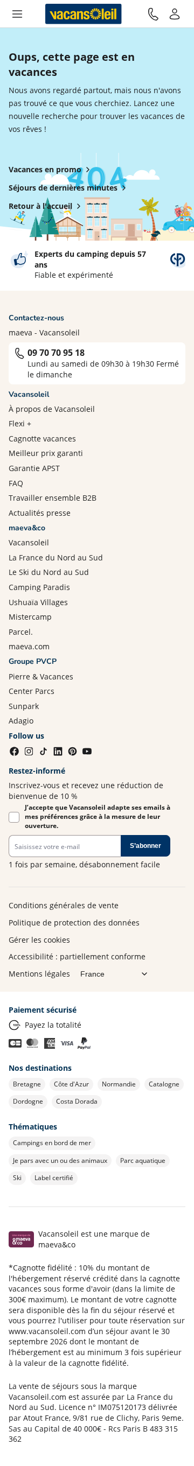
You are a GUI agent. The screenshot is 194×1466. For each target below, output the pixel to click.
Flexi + (20, 423)
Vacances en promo (45, 169)
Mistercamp (30, 617)
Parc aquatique (142, 1160)
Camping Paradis (39, 587)
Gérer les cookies (39, 940)
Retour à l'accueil (40, 206)
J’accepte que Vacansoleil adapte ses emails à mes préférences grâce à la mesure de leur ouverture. (97, 816)
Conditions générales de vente (64, 905)
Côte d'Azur (71, 1084)
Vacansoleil (29, 542)
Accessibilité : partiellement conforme (77, 956)
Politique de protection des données (74, 922)
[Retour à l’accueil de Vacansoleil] (83, 14)
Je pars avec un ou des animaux (60, 1160)
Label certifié (53, 1177)
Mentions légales (39, 974)
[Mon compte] (174, 14)
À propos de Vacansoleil (52, 409)
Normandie (119, 1084)
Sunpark (24, 706)
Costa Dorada (77, 1101)
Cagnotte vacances (42, 438)
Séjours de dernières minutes (63, 188)
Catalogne (164, 1084)
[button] (17, 14)
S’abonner (145, 846)
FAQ (16, 483)
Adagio (21, 721)
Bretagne (27, 1084)
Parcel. (21, 632)
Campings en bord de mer (52, 1142)
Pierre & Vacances (41, 676)
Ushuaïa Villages (38, 602)
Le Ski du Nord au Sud (49, 572)
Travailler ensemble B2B (52, 498)
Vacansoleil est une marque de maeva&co (94, 1239)
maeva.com (29, 646)
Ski (17, 1177)
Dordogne (28, 1101)
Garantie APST (34, 468)
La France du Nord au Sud (56, 557)
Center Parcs (31, 691)
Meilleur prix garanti (46, 453)
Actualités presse (40, 513)
